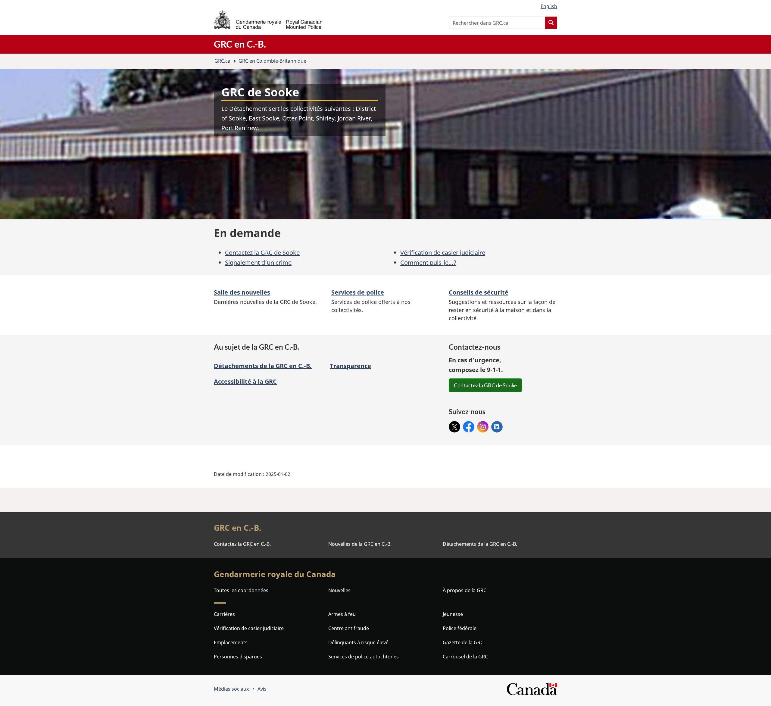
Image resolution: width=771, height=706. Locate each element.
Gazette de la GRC (463, 642)
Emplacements (231, 642)
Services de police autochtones (363, 656)
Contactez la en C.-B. (242, 544)
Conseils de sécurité (478, 292)
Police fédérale (459, 628)
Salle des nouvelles (242, 292)
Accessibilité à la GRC (245, 381)
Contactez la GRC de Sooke (262, 252)
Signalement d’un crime (258, 262)
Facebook (468, 425)
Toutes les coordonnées (241, 590)
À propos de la (464, 590)
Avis (262, 689)
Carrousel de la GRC (465, 656)
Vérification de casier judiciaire (442, 252)
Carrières (224, 614)
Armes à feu (342, 614)
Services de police (357, 292)
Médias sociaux (231, 689)
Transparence (350, 366)
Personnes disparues (238, 656)
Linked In (497, 427)
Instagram (483, 425)
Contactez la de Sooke (485, 385)
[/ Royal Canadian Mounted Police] (268, 19)
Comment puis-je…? (428, 262)
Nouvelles (339, 590)
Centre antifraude (348, 628)
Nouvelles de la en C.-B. (360, 544)
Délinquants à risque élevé (358, 642)
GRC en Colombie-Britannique (272, 61)
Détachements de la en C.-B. (263, 366)
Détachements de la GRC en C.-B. (480, 544)
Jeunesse (453, 614)
